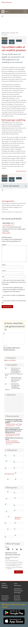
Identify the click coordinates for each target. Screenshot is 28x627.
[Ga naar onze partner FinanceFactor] (18, 456)
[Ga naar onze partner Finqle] (9, 456)
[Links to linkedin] (17, 549)
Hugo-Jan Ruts (5, 33)
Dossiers (4, 583)
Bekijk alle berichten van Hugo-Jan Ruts (12, 212)
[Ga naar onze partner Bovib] (18, 468)
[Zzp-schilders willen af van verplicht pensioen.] (14, 338)
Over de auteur (11, 185)
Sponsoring (17, 598)
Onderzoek (4, 585)
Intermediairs (17, 593)
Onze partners (5, 598)
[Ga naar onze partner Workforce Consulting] (18, 499)
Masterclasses (17, 585)
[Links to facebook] (12, 549)
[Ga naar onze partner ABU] (18, 524)
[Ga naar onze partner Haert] (9, 512)
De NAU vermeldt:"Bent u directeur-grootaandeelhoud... (13, 442)
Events (15, 583)
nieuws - (5, 346)
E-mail (4, 270)
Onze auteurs (5, 596)
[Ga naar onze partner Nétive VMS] (9, 518)
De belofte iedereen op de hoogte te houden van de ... (14, 425)
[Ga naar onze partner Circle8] (9, 462)
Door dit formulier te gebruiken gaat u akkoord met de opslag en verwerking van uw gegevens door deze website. (14, 289)
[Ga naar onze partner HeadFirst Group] (18, 474)
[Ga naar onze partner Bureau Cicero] (9, 531)
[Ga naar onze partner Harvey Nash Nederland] (9, 481)
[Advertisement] (14, 404)
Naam (4, 265)
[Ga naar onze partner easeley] (18, 493)
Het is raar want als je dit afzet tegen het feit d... (13, 435)
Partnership (17, 596)
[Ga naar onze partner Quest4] (9, 499)
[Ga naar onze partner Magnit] (9, 468)
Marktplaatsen (18, 589)
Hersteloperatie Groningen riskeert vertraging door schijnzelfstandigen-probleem (13, 386)
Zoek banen (5, 600)
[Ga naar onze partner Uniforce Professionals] (18, 531)
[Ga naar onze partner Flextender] (18, 462)
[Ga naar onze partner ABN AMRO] (18, 506)
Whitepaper (5, 587)
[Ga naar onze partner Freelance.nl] (18, 518)
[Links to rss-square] (21, 549)
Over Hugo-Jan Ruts (8, 201)
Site (3, 276)
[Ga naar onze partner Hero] (18, 481)
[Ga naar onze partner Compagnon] (9, 474)
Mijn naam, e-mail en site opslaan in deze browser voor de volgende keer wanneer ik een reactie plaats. (14, 282)
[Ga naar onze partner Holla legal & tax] (18, 512)
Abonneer (18, 572)
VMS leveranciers (18, 591)
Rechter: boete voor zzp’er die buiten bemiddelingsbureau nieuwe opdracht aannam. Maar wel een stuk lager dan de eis (14, 371)
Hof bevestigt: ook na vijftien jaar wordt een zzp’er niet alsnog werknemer (16, 380)
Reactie (4, 245)
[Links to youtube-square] (7, 549)
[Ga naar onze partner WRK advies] (18, 537)
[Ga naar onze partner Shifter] (9, 506)
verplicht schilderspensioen (21, 171)
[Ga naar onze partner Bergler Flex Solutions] (9, 537)
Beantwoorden (6, 233)
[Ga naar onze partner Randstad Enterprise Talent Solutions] (9, 493)
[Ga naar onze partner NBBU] (9, 524)
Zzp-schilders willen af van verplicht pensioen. (11, 349)
